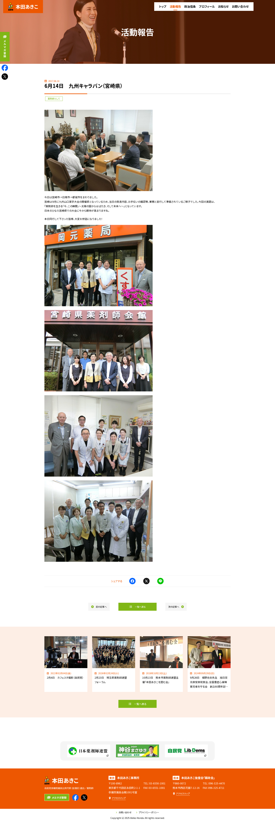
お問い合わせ (125, 812)
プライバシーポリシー (149, 812)
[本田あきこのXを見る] (5, 76)
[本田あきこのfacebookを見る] (5, 68)
